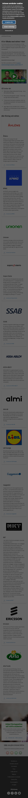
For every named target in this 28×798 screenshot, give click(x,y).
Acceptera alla (9, 22)
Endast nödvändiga (9, 27)
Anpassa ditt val (9, 30)
